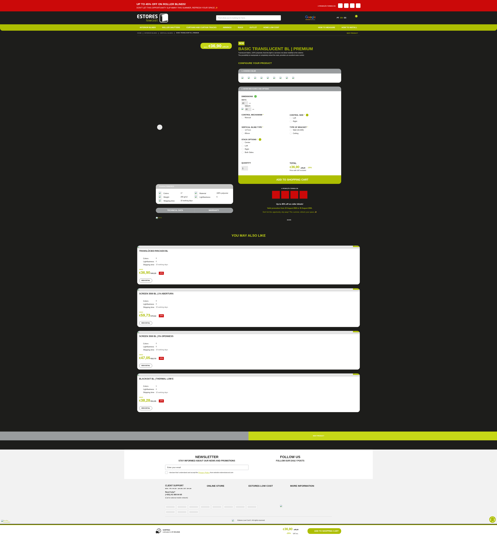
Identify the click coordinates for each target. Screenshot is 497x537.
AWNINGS (218, 27)
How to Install (350, 27)
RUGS (230, 27)
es (345, 18)
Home (139, 32)
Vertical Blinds (163, 32)
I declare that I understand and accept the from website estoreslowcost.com (200, 473)
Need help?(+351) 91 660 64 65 (172, 494)
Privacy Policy (203, 473)
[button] (277, 17)
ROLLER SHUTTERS (167, 27)
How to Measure (330, 27)
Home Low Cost (258, 27)
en (341, 18)
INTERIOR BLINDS (146, 27)
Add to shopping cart (292, 174)
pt (338, 18)
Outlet (242, 27)
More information (300, 486)
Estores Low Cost (259, 486)
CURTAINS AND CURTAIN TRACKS (194, 27)
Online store (214, 486)
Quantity (246, 158)
